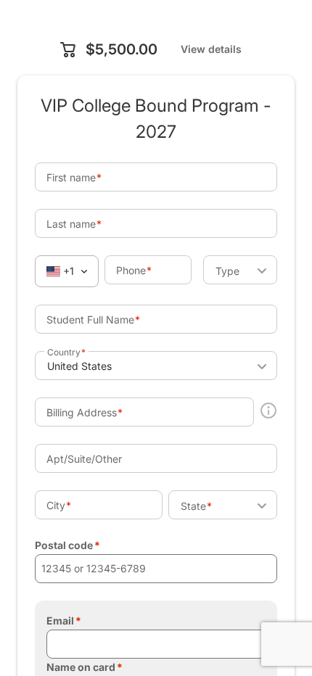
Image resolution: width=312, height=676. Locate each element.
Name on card (80, 667)
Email (60, 620)
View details (211, 49)
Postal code (64, 545)
